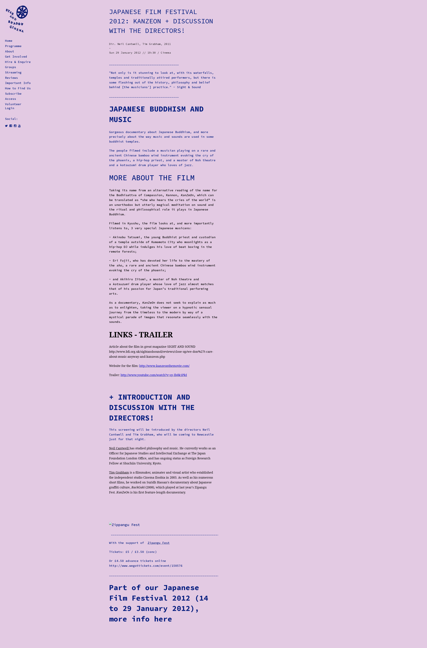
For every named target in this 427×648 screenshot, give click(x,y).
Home (8, 41)
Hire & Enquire (18, 62)
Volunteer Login (13, 106)
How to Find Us (18, 88)
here (163, 618)
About (9, 51)
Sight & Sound (189, 87)
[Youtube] (19, 126)
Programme (13, 46)
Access (10, 99)
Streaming (13, 72)
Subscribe (13, 93)
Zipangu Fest (159, 543)
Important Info (18, 83)
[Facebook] (11, 126)
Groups (10, 67)
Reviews (11, 78)
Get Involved (16, 56)
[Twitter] (6, 126)
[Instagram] (15, 126)
